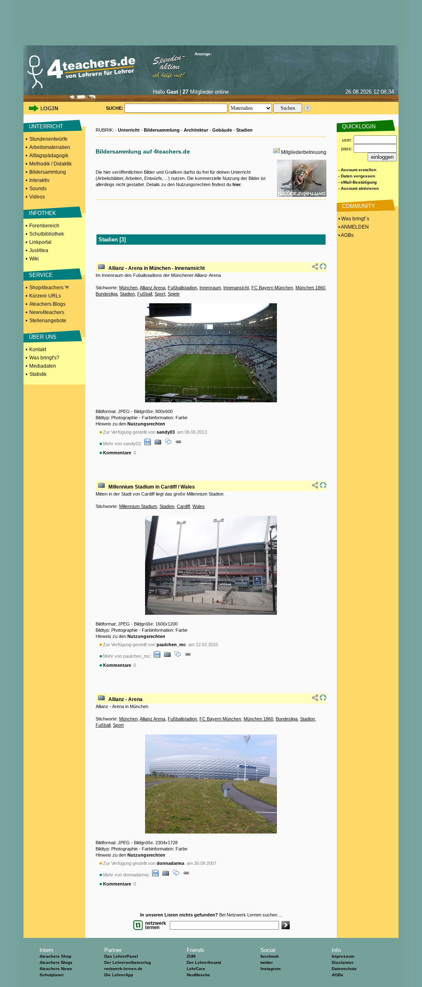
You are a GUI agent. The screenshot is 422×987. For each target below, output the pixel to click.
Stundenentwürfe (48, 139)
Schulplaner (52, 975)
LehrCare (196, 968)
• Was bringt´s (353, 219)
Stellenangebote (47, 320)
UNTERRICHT (46, 126)
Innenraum (210, 287)
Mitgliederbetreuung (303, 152)
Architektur (196, 130)
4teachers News (56, 968)
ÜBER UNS (42, 337)
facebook (269, 956)
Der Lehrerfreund (204, 962)
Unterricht (129, 130)
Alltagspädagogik (48, 155)
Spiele (174, 293)
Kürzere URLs (45, 296)
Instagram (270, 968)
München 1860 (310, 287)
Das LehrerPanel (121, 956)
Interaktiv (39, 180)
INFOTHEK (42, 213)
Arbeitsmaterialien (49, 147)
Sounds (38, 188)
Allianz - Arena (125, 699)
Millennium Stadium (138, 506)
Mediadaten (42, 366)
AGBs (337, 975)
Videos (37, 197)
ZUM (191, 956)
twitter (266, 962)
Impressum (343, 956)
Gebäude (222, 130)
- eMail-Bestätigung (357, 182)
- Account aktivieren (358, 188)
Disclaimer (343, 962)
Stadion (127, 293)
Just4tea (38, 250)
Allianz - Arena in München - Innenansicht (156, 268)
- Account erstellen (357, 170)
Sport (160, 293)
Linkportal (40, 242)
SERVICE (41, 275)
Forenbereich (44, 226)
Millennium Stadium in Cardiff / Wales (151, 487)
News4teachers (46, 312)
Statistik (38, 374)
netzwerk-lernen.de (123, 968)
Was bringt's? (44, 358)
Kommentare (117, 452)
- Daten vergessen (356, 176)
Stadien (244, 130)
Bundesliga (106, 293)
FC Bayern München (272, 287)
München (128, 287)
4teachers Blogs (47, 304)
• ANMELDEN (353, 227)
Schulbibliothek (46, 234)
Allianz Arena (152, 287)
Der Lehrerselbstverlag (127, 962)
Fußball (144, 293)
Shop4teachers (47, 287)
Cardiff (183, 506)
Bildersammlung (47, 172)
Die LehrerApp (118, 975)
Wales (198, 506)
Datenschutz (344, 968)
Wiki (34, 259)
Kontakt (37, 349)
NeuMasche (198, 975)
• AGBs (345, 235)
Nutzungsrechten (146, 423)
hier (236, 184)
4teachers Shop (55, 956)
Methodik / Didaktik (50, 164)
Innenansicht (236, 287)
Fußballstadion (182, 287)
